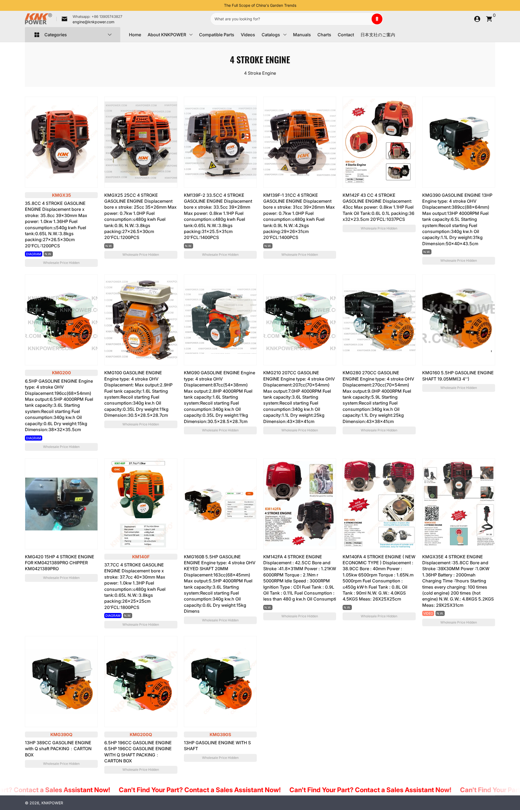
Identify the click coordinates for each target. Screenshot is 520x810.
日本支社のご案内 (377, 34)
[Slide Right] (300, 5)
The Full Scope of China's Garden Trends (260, 5)
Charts (324, 34)
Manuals (302, 34)
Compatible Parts (216, 34)
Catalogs (271, 34)
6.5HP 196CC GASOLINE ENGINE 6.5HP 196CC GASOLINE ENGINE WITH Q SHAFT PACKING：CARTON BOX (138, 751)
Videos (248, 34)
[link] (89, 19)
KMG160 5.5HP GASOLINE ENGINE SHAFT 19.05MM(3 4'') (458, 375)
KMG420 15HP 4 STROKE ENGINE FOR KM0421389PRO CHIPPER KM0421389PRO (59, 563)
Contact (346, 34)
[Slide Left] (219, 5)
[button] (377, 19)
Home (135, 34)
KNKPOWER (52, 803)
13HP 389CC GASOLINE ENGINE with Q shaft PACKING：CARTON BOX (58, 748)
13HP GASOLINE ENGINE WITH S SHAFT (217, 745)
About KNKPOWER (167, 34)
